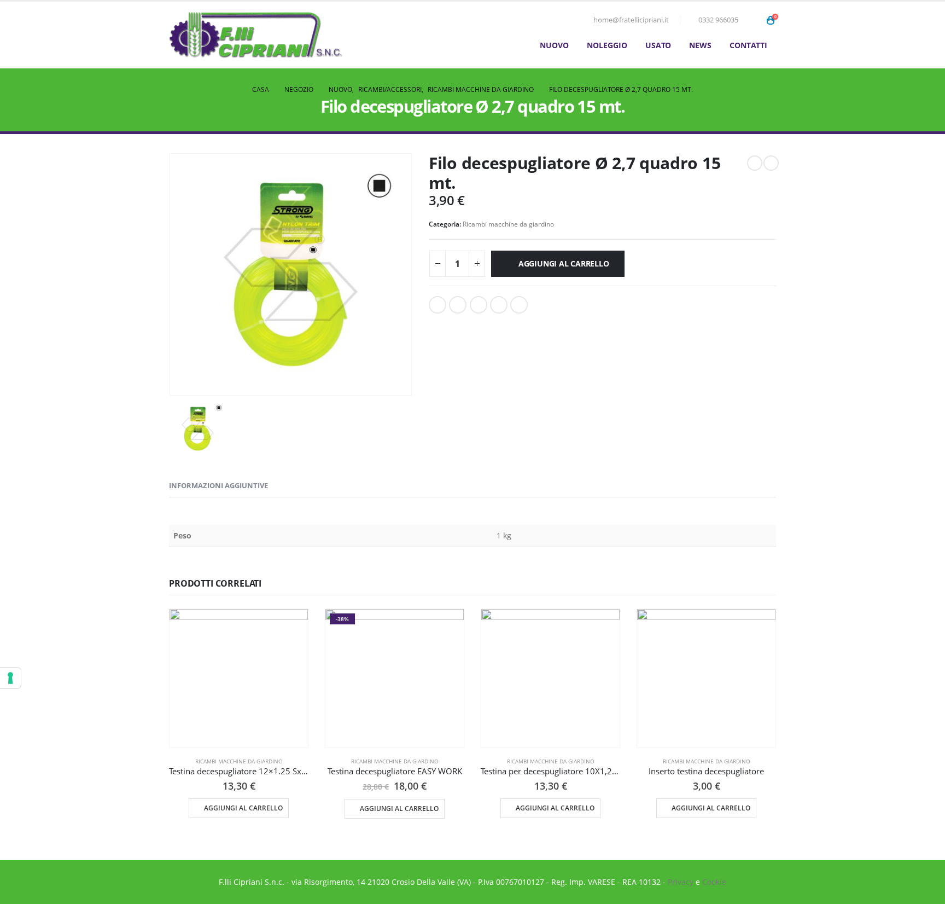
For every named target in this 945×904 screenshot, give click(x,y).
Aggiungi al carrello (563, 263)
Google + (499, 305)
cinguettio (457, 305)
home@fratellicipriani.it (631, 20)
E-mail (519, 305)
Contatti (748, 45)
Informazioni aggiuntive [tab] (218, 485)
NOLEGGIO (607, 45)
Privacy (680, 882)
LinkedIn (478, 305)
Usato (658, 45)
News (700, 45)
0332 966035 (718, 20)
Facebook (437, 305)
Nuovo (554, 45)
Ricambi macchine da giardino (508, 224)
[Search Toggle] (754, 20)
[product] (239, 678)
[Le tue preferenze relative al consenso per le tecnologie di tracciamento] (10, 678)
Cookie (714, 882)
